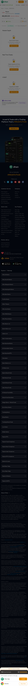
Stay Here (23, 683)
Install (23, 679)
